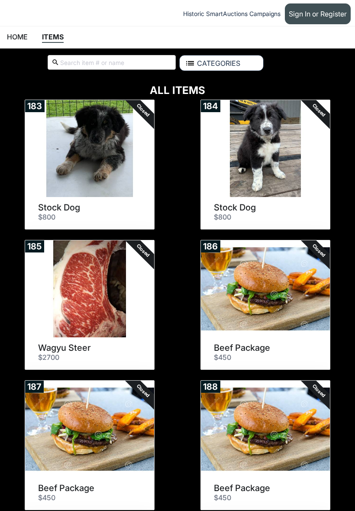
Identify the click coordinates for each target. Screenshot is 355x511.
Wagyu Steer (64, 348)
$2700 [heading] (48, 357)
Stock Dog (59, 207)
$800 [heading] (46, 217)
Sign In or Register (318, 14)
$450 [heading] (222, 357)
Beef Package (242, 348)
